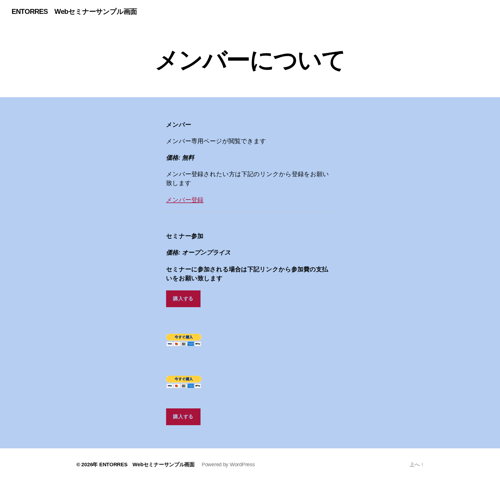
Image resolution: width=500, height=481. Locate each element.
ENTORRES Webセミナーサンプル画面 (74, 11)
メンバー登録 (184, 199)
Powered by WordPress (228, 464)
